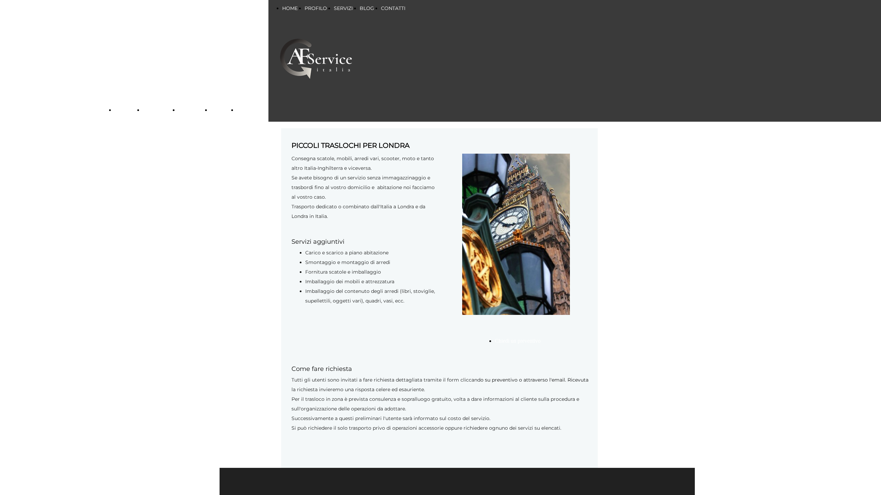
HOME (290, 8)
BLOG (367, 8)
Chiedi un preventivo (518, 341)
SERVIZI (190, 110)
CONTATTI (393, 8)
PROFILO (316, 8)
